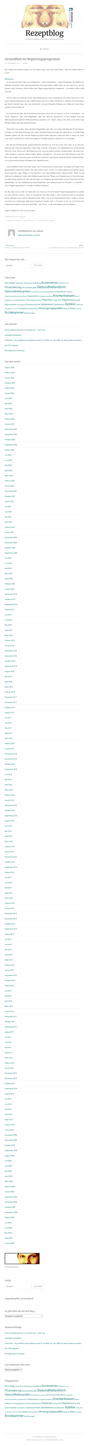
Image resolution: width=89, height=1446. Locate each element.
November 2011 (11, 1016)
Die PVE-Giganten (12, 345)
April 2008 (8, 1238)
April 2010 (8, 1114)
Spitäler (70, 304)
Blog (23, 217)
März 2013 (9, 960)
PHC (59, 300)
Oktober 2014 (10, 862)
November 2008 (11, 1202)
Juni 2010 (8, 1104)
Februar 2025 (10, 372)
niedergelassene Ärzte (22, 300)
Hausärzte (61, 291)
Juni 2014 (8, 882)
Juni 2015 (8, 826)
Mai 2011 (8, 1047)
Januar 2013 (9, 970)
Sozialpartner (21, 304)
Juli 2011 (8, 1037)
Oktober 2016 (10, 764)
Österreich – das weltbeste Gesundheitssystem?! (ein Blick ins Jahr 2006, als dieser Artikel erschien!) (43, 340)
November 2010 (11, 1078)
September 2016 (11, 769)
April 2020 (8, 573)
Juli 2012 (8, 990)
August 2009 (9, 1155)
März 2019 (9, 635)
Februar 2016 (10, 795)
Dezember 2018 (11, 650)
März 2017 (9, 738)
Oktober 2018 (10, 661)
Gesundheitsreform (13, 220)
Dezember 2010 (11, 1073)
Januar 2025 (9, 377)
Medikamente (9, 300)
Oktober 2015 (10, 810)
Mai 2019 (8, 625)
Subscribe (79, 304)
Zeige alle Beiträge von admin (29, 235)
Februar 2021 (10, 527)
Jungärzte (69, 292)
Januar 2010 (9, 1130)
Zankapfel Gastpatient (13, 335)
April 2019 (8, 630)
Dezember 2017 (11, 697)
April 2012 (8, 1001)
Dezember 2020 (11, 537)
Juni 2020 (8, 563)
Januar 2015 (9, 851)
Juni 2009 (8, 1166)
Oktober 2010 (10, 1083)
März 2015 (9, 841)
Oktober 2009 (10, 1145)
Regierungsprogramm (45, 220)
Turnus (15, 309)
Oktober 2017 (10, 707)
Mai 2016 (8, 779)
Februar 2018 (10, 692)
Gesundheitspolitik (29, 287)
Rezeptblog (44, 33)
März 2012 (9, 1006)
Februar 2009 (10, 1186)
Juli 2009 (8, 1160)
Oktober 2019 (10, 599)
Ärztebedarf (78, 309)
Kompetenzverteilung (45, 296)
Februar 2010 (10, 1124)
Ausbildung (37, 283)
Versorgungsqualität (50, 308)
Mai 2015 (8, 831)
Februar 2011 (10, 1063)
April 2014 (8, 893)
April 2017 (8, 733)
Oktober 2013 (10, 923)
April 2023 (8, 408)
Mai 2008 (8, 1233)
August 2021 (9, 501)
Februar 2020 (10, 583)
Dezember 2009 (11, 1135)
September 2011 (11, 1027)
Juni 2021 (8, 511)
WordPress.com (56, 1440)
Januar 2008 (9, 1243)
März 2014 (9, 898)
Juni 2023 (8, 398)
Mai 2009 (8, 1171)
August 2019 (9, 609)
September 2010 (11, 1088)
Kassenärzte (33, 296)
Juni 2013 (8, 944)
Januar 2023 (9, 424)
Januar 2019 (9, 645)
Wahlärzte (66, 308)
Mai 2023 (8, 403)
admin (25, 63)
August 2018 (9, 671)
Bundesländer (49, 282)
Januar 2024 (9, 393)
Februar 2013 (10, 965)
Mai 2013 (8, 949)
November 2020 (11, 542)
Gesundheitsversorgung (38, 292)
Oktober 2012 (10, 980)
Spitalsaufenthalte (33, 304)
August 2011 (9, 1032)
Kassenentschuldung (11, 296)
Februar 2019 (10, 640)
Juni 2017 (8, 723)
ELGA (67, 283)
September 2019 (11, 604)
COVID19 (62, 283)
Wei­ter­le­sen (9, 79)
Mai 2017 (8, 728)
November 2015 (11, 805)
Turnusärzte (23, 308)
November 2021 (11, 491)
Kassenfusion (29, 220)
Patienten (47, 299)
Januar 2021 (9, 532)
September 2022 (11, 444)
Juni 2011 (8, 1042)
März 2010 (9, 1119)
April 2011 (8, 1052)
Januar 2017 (9, 748)
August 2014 (9, 872)
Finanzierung (13, 287)
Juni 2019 (8, 620)
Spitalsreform (47, 304)
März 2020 (9, 578)
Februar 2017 (10, 743)
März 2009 (9, 1181)
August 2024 (9, 388)
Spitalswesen (59, 304)
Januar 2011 (9, 1068)
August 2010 (9, 1094)
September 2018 (11, 666)
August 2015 (9, 820)
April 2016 (8, 784)
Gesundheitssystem (18, 291)
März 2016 (9, 790)
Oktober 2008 (10, 1207)
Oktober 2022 (10, 439)
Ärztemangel (29, 312)
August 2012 (9, 985)
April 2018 (8, 681)
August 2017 (9, 712)
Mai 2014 (8, 887)
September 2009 (11, 1150)
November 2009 (11, 1140)
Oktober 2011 (10, 1021)
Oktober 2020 (10, 547)
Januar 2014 (9, 908)
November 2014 (11, 857)
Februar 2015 (10, 846)
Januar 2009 (9, 1191)
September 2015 (11, 815)
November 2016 (11, 759)
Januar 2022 (9, 486)
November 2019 (11, 594)
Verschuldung (33, 308)
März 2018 (9, 687)
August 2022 (9, 450)
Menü (45, 49)
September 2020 (11, 553)
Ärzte (72, 308)
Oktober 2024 (10, 383)
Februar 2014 (10, 903)
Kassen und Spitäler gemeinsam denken (17, 246)
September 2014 (11, 867)
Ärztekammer (14, 312)
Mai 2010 (8, 1109)
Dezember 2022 (11, 429)
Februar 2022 (10, 480)
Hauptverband (50, 291)
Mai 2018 (8, 676)
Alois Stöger (10, 282)
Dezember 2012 (11, 975)
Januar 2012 (9, 1011)
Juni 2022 (8, 460)
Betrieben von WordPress (44, 1437)
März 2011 (9, 1057)
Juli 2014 (8, 877)
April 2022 (8, 470)
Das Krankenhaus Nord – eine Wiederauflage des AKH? (66, 246)
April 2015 (8, 836)
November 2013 (11, 918)
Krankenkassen (64, 295)
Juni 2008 (8, 1227)
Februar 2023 (10, 419)
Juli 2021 (8, 506)
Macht (77, 296)
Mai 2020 (8, 568)
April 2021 (8, 522)
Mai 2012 (8, 996)
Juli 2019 (8, 614)
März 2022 (9, 475)
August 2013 (9, 934)
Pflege (55, 300)
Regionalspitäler (11, 304)
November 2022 (11, 434)
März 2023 (9, 413)
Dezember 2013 (11, 913)
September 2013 (11, 929)
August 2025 (9, 367)
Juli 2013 (8, 939)
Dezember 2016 (11, 753)
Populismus (68, 299)
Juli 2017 (8, 717)
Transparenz (9, 309)
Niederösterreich (36, 300)
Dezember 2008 (11, 1197)
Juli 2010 (8, 1099)
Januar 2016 (9, 800)
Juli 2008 (8, 1222)
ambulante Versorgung (24, 283)
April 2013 (8, 954)
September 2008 (11, 1212)
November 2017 (11, 702)
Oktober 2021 (10, 496)
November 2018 (11, 656)
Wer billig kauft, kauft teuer (15, 350)
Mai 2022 (8, 465)
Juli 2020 (8, 558)
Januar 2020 (9, 589)
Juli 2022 (8, 455)
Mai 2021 (8, 517)
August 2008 (9, 1217)
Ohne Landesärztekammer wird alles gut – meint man (25, 330)
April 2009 (8, 1176)
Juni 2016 (8, 774)
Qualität (77, 300)
